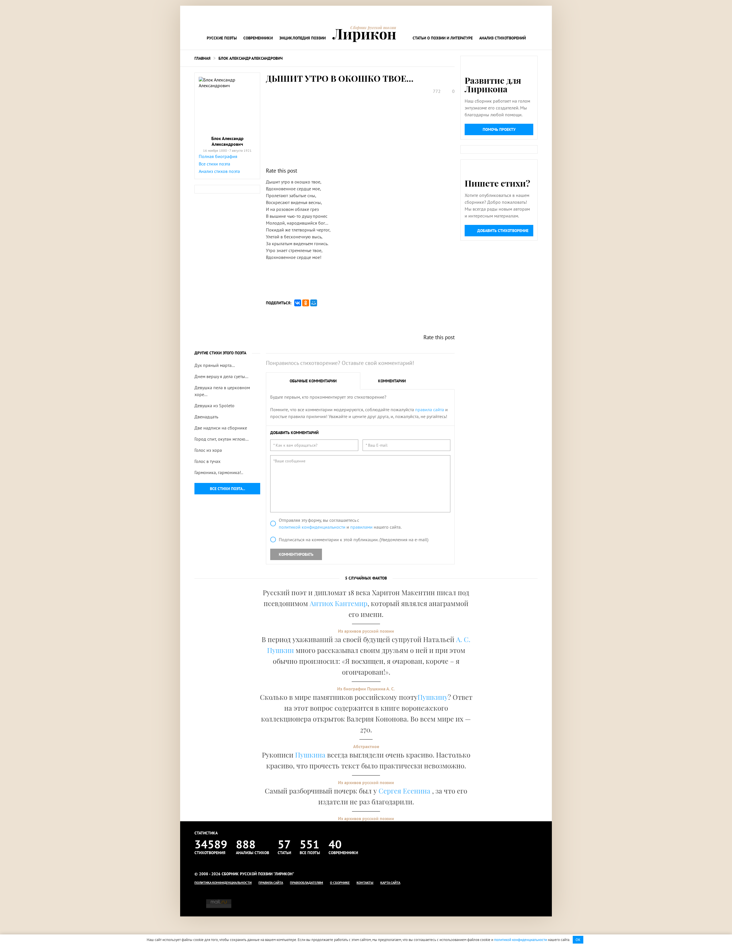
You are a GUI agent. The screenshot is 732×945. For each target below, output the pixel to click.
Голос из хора (208, 450)
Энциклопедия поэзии (302, 38)
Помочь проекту (499, 129)
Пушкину (432, 697)
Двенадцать (206, 416)
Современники (258, 38)
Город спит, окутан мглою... (221, 439)
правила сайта (429, 409)
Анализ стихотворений (502, 38)
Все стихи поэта (214, 164)
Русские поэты (222, 38)
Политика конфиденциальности (223, 882)
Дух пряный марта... (214, 365)
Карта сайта (390, 882)
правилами (361, 527)
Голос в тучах (207, 461)
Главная (202, 58)
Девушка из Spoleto (214, 405)
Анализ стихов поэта (219, 171)
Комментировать (296, 554)
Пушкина (310, 754)
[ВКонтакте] (297, 302)
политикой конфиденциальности (312, 527)
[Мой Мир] (313, 302)
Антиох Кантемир (338, 603)
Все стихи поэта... (227, 488)
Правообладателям (306, 882)
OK (578, 939)
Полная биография (218, 156)
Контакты (365, 882)
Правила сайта (270, 882)
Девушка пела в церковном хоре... (222, 391)
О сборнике (340, 882)
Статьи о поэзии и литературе (443, 38)
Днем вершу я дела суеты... (221, 376)
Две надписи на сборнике (220, 428)
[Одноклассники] (305, 302)
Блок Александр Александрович (250, 58)
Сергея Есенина (405, 790)
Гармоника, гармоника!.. (218, 472)
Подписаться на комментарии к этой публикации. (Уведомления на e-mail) (353, 539)
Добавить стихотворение (502, 230)
